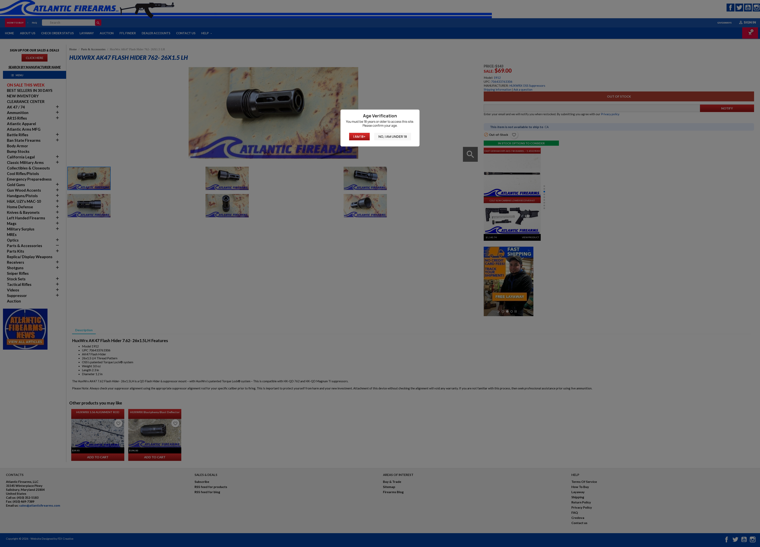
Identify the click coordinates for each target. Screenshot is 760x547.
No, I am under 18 (392, 136)
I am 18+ (359, 136)
